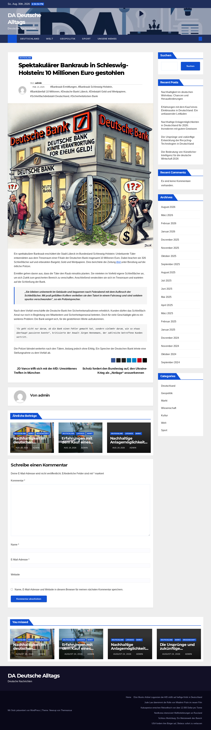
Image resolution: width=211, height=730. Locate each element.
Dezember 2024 (170, 338)
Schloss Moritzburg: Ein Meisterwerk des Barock (180, 718)
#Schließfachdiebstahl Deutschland (49, 96)
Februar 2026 (168, 223)
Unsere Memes (107, 38)
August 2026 (168, 207)
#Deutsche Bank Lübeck (74, 91)
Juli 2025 (166, 280)
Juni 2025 (166, 288)
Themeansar (66, 710)
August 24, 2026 (74, 654)
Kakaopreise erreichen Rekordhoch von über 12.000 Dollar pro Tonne (171, 708)
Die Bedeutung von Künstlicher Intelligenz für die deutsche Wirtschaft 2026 (178, 155)
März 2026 (167, 215)
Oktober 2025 (168, 256)
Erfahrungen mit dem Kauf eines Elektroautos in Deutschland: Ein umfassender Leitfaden (179, 110)
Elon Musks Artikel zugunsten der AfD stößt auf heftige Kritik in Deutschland (168, 697)
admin (38, 83)
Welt (49, 38)
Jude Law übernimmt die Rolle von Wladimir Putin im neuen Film (173, 702)
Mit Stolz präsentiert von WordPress (24, 710)
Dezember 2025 (170, 239)
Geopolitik (67, 38)
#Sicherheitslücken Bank (84, 96)
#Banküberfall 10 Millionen (44, 91)
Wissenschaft (42, 433)
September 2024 (170, 362)
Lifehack (80, 433)
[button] (195, 38)
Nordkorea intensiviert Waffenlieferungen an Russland (178, 713)
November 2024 (170, 346)
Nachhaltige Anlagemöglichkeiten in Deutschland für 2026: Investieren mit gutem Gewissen (180, 125)
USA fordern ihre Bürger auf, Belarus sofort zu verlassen (177, 723)
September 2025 (170, 264)
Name (15, 544)
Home (128, 697)
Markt (31, 433)
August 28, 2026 (25, 654)
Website (15, 574)
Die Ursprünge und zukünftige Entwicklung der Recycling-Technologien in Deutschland (178, 140)
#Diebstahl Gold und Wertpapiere (107, 91)
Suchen (165, 55)
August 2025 (168, 272)
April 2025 (167, 305)
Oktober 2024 (168, 354)
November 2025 (170, 248)
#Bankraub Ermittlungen (63, 86)
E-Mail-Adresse (20, 559)
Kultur (164, 415)
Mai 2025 (166, 297)
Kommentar (18, 480)
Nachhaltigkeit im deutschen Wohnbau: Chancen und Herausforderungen (177, 95)
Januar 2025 (168, 329)
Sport (86, 38)
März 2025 (167, 313)
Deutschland (29, 38)
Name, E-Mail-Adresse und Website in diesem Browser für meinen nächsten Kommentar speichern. (69, 589)
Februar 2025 (168, 321)
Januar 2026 (168, 231)
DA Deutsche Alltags (34, 675)
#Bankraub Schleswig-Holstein (95, 86)
